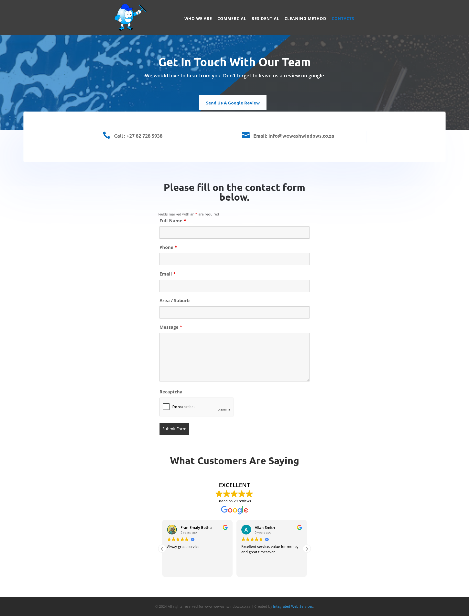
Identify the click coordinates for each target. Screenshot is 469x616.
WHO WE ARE (198, 19)
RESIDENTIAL (265, 19)
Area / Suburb (175, 300)
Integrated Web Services (293, 606)
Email (168, 274)
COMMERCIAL (231, 19)
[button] (306, 548)
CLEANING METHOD (305, 19)
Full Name (173, 221)
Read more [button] (302, 569)
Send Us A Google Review (233, 102)
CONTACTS (343, 19)
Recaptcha (171, 392)
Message (171, 327)
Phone (168, 247)
